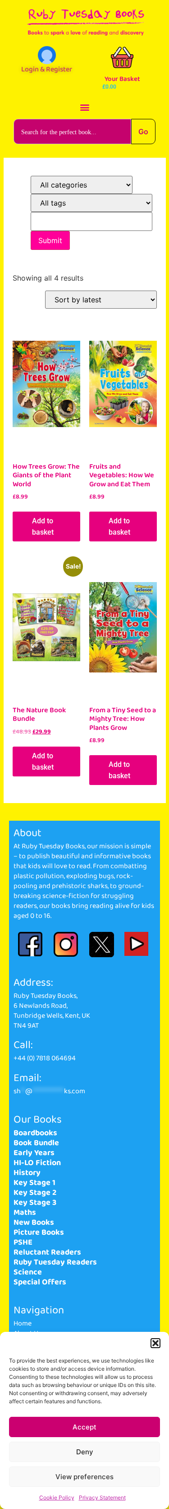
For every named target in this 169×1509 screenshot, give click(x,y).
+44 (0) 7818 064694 (45, 1058)
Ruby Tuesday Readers (55, 1262)
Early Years (34, 1153)
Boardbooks (35, 1133)
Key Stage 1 (34, 1182)
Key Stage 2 (35, 1192)
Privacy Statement (102, 1497)
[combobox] (72, 131)
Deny (84, 1452)
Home (23, 1323)
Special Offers (40, 1282)
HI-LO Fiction (37, 1162)
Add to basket (43, 526)
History (27, 1172)
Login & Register (46, 69)
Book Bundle (36, 1143)
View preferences (84, 1476)
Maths (25, 1212)
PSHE (23, 1242)
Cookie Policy (56, 1497)
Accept (84, 1427)
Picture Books (39, 1232)
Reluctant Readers (47, 1252)
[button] (155, 1343)
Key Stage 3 (35, 1202)
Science (28, 1272)
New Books (34, 1222)
